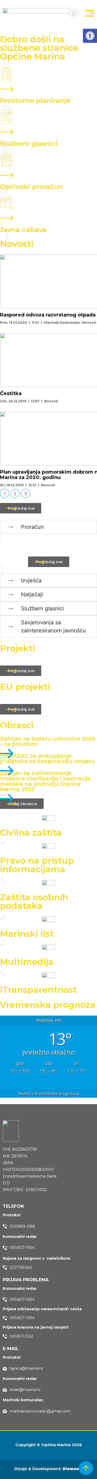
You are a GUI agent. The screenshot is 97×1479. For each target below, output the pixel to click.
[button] (90, 36)
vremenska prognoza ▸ (48, 1093)
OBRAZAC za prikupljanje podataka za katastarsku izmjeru (47, 759)
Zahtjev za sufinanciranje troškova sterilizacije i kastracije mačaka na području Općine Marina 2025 (45, 781)
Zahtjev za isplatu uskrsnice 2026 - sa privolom (47, 741)
